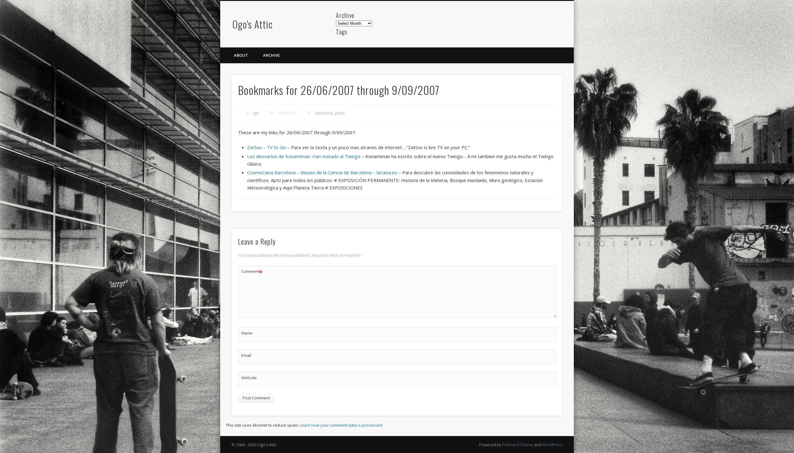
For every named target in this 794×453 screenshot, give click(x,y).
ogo (256, 113)
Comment (252, 272)
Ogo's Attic (252, 24)
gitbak (340, 113)
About (241, 55)
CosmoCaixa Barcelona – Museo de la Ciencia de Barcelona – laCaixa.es (322, 172)
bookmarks (324, 113)
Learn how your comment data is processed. (341, 425)
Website (249, 377)
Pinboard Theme (517, 444)
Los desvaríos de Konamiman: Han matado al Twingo (303, 156)
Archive (271, 55)
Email (246, 355)
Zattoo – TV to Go (266, 147)
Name (246, 333)
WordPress (552, 444)
